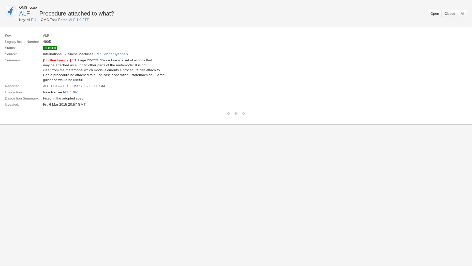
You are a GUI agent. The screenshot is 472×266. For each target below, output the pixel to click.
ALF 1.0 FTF (79, 20)
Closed (449, 14)
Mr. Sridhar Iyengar (112, 54)
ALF (24, 13)
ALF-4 (31, 20)
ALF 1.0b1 (71, 92)
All (462, 14)
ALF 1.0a (50, 86)
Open (434, 14)
